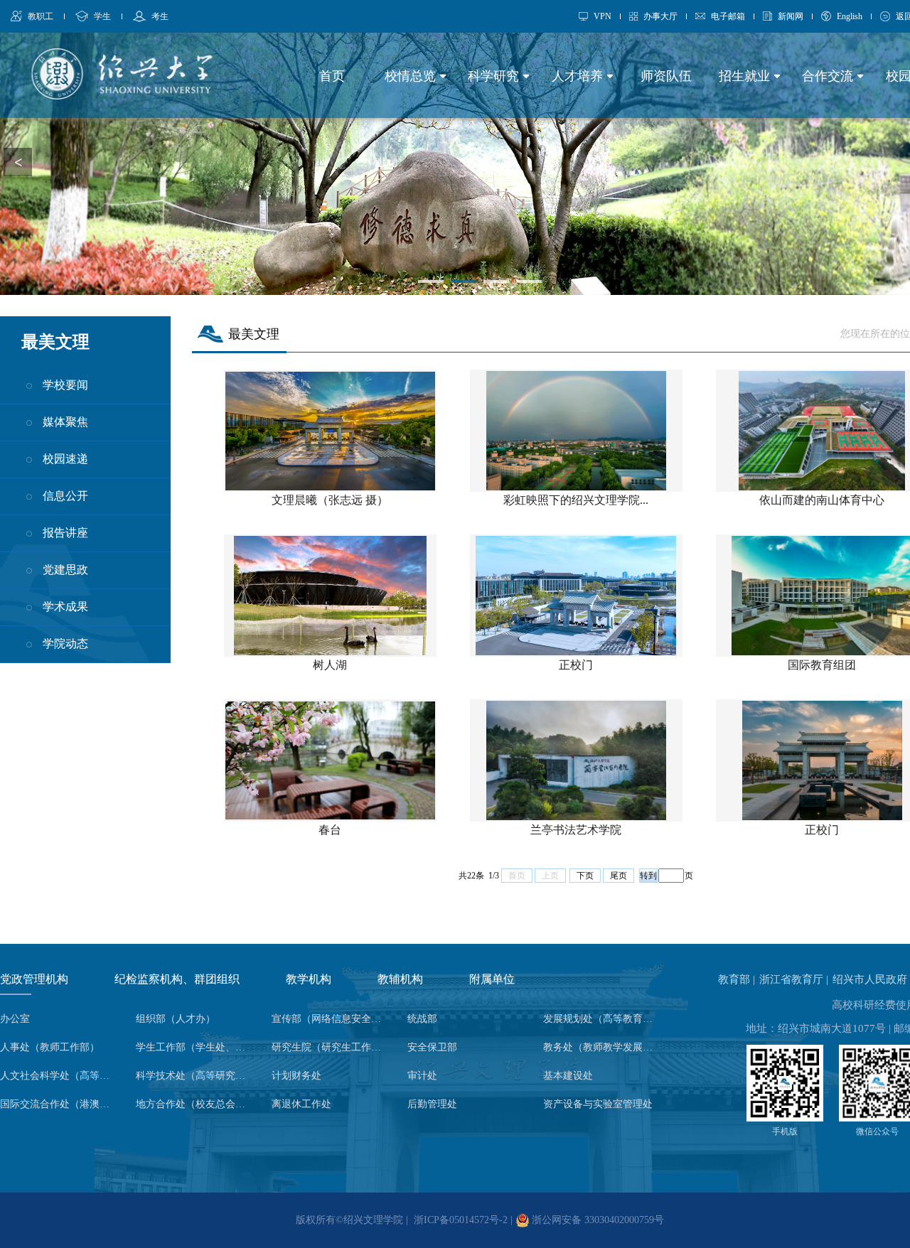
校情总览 (412, 76)
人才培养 (579, 76)
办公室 (15, 1018)
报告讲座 (65, 533)
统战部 (422, 1018)
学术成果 (65, 607)
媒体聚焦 (65, 422)
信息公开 (65, 496)
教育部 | (738, 979)
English (849, 16)
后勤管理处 (432, 1104)
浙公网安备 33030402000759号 (596, 1220)
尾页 (618, 876)
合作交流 (829, 76)
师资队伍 (666, 76)
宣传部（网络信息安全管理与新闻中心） (331, 1018)
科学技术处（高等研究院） (195, 1075)
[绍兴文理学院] (122, 96)
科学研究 (495, 76)
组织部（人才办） (175, 1018)
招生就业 (746, 76)
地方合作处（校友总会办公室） (195, 1104)
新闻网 (790, 16)
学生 (102, 16)
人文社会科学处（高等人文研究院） (59, 1075)
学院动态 (65, 644)
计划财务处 (296, 1075)
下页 (585, 876)
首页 (332, 76)
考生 (159, 16)
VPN (602, 16)
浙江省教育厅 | (795, 979)
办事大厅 (660, 16)
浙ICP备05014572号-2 (461, 1220)
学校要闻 (65, 385)
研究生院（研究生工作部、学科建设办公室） (331, 1047)
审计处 (422, 1075)
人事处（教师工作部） (50, 1047)
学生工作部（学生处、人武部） (195, 1047)
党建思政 (65, 570)
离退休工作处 (301, 1104)
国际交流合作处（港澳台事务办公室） (59, 1104)
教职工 (40, 16)
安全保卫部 (432, 1047)
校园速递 (65, 459)
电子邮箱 (728, 16)
